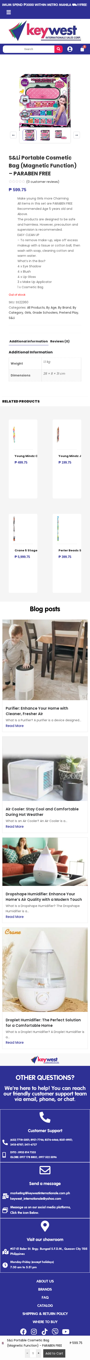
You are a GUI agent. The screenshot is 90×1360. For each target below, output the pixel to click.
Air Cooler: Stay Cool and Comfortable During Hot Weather (42, 811)
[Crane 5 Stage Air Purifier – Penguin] (14, 518)
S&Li (12, 318)
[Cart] (82, 49)
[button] (8, 12)
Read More (15, 725)
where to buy (45, 1322)
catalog (45, 1306)
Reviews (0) (60, 342)
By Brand (64, 307)
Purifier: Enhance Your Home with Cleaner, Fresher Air (37, 711)
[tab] (28, 342)
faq (45, 1298)
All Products (36, 307)
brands (45, 1290)
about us (45, 1281)
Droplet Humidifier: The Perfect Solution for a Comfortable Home (43, 1022)
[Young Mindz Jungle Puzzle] (58, 424)
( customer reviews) (42, 182)
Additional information (28, 342)
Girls (28, 312)
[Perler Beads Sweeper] (58, 518)
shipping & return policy (45, 1314)
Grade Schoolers (45, 312)
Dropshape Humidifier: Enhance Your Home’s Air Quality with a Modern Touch (44, 896)
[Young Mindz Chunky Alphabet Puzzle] (14, 424)
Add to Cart (54, 1353)
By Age (51, 307)
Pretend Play (68, 312)
